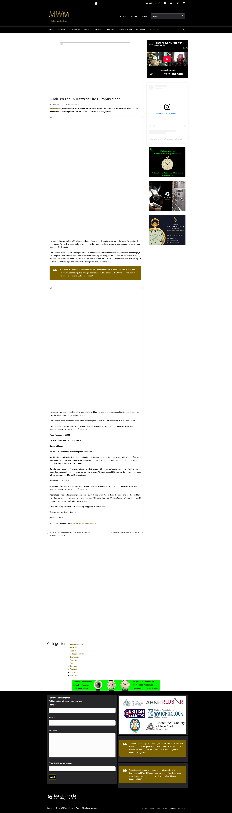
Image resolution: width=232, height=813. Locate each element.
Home (51, 29)
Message (53, 730)
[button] (67, 29)
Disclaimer (134, 16)
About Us (62, 29)
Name (52, 704)
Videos (144, 16)
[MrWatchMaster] (96, 3)
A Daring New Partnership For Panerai (126, 532)
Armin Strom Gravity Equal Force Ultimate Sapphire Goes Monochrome (70, 533)
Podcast (110, 29)
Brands (98, 29)
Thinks (74, 29)
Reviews (73, 675)
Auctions (73, 648)
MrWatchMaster (73, 104)
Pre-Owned (140, 29)
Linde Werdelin (55, 108)
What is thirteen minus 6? (61, 763)
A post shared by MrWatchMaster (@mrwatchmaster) (169, 139)
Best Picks (74, 651)
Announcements (76, 645)
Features (73, 660)
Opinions (73, 666)
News (72, 663)
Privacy (123, 16)
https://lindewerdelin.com (86, 523)
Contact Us (153, 29)
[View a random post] (183, 29)
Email (52, 717)
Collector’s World (125, 29)
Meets (86, 29)
